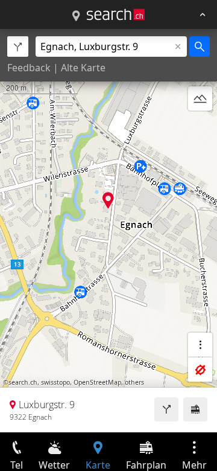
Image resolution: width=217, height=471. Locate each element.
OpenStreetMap (97, 382)
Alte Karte (83, 67)
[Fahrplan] (195, 409)
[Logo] (116, 14)
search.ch (22, 382)
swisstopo (55, 382)
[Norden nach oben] (200, 127)
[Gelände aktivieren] (200, 98)
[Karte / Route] (76, 16)
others (134, 382)
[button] (108, 200)
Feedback (29, 67)
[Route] (166, 409)
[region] (108, 230)
